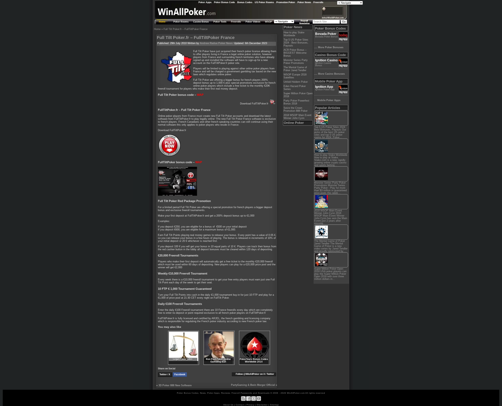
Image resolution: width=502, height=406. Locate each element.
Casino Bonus (201, 21)
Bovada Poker (325, 33)
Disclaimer (262, 405)
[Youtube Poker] (258, 400)
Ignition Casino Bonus (323, 64)
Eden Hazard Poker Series (295, 88)
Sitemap (274, 405)
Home (162, 21)
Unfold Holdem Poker (296, 81)
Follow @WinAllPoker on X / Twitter (255, 374)
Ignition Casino (326, 60)
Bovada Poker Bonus (326, 36)
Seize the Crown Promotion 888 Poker (295, 109)
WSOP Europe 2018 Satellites (295, 76)
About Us (228, 405)
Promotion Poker (285, 2)
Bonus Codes (244, 2)
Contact (240, 405)
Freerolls (318, 2)
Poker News (304, 2)
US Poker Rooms (264, 2)
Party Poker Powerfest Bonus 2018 (296, 102)
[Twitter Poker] (253, 400)
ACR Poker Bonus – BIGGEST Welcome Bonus (295, 52)
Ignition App (324, 86)
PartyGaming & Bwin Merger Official (253, 384)
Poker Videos (253, 21)
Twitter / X (165, 374)
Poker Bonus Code (224, 2)
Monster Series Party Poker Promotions (296, 61)
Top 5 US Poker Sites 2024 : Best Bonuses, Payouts (296, 42)
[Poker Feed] (243, 400)
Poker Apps (205, 2)
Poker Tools (219, 21)
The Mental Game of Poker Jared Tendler (295, 69)
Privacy (250, 405)
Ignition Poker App (325, 89)
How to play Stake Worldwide (294, 34)
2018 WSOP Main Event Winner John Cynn (297, 117)
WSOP (268, 21)
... (327, 100)
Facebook (179, 374)
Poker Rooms (181, 21)
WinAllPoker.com (296, 393)
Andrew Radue (208, 43)
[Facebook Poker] (248, 400)
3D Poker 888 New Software (175, 385)
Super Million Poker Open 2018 (298, 95)
